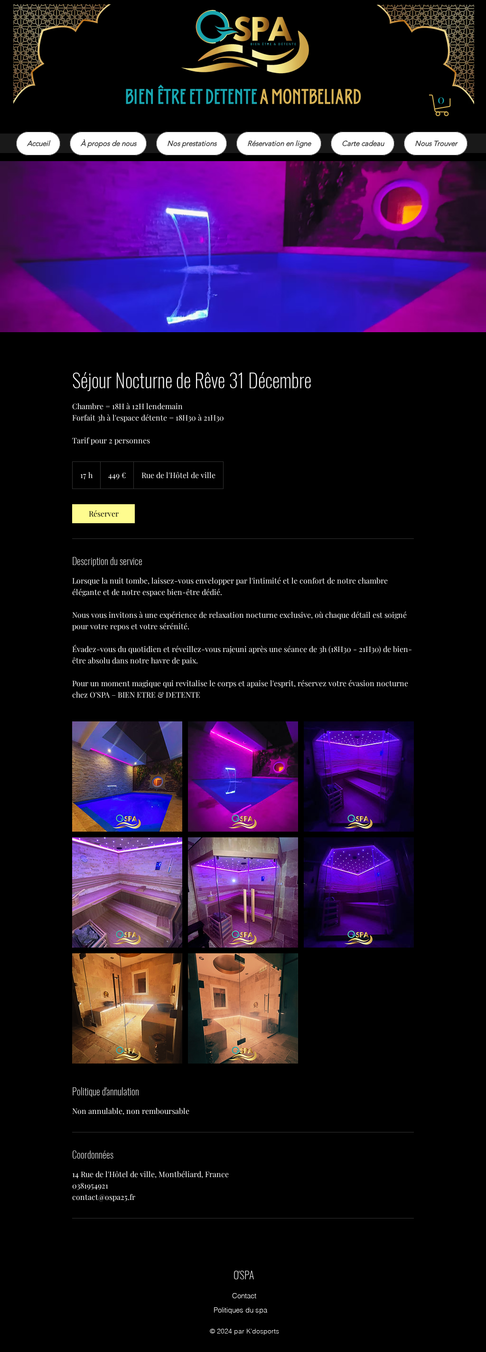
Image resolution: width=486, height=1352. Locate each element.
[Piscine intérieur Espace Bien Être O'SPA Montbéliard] (127, 776)
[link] (103, 513)
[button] (442, 105)
